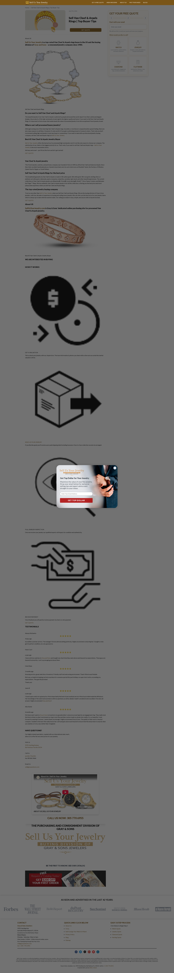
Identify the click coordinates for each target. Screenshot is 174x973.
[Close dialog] (115, 468)
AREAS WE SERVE (112, 2)
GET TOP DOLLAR (76, 500)
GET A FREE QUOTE (98, 2)
